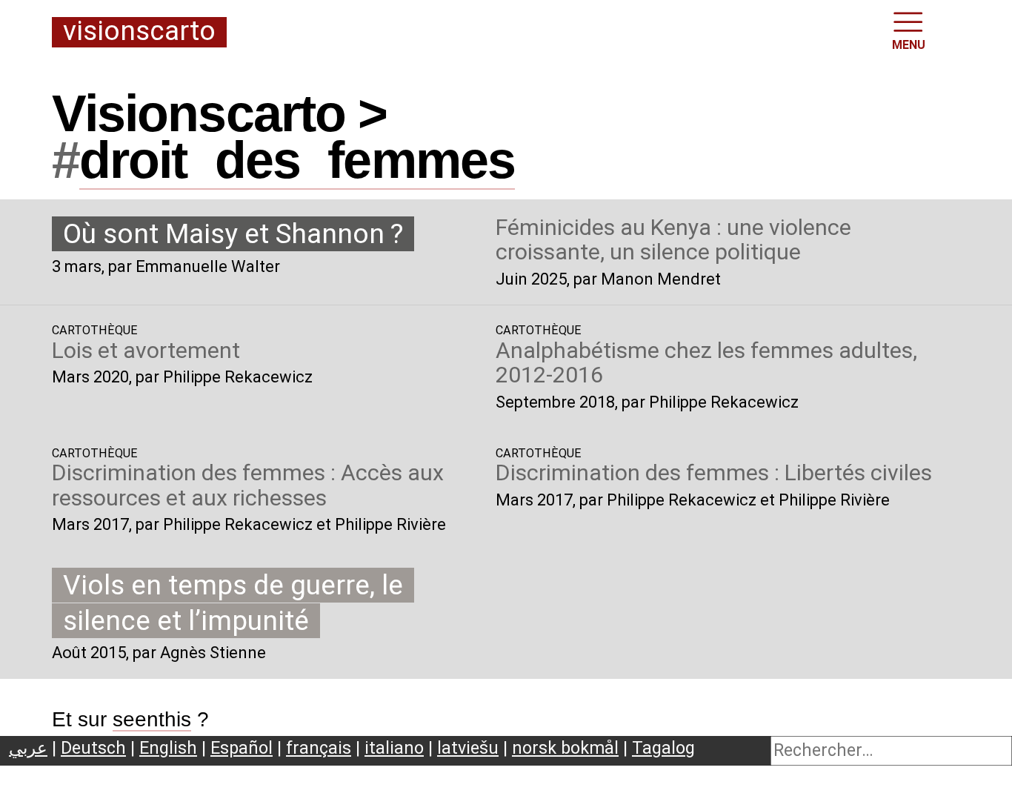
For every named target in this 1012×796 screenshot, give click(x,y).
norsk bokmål (565, 747)
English (168, 747)
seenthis (152, 719)
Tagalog (663, 747)
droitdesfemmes (297, 160)
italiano (394, 747)
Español (241, 747)
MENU (908, 45)
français (318, 747)
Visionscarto (139, 32)
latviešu (468, 747)
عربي (28, 747)
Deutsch (93, 747)
